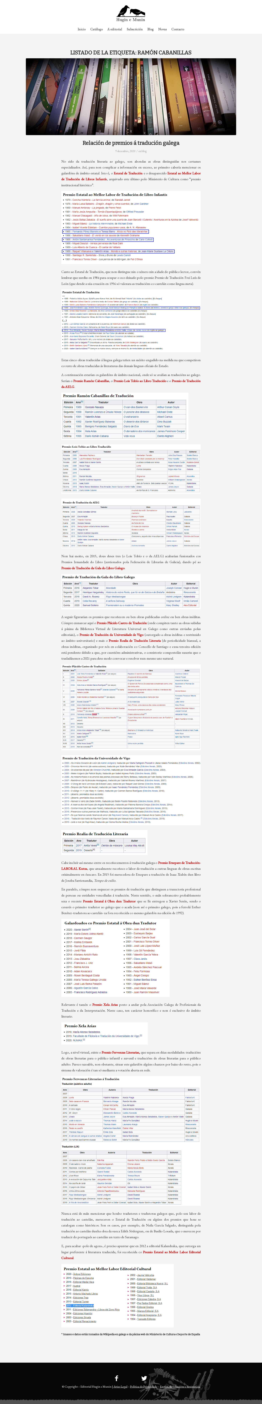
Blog (144, 151)
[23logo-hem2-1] (130, 15)
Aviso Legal (120, 1386)
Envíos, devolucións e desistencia (180, 1386)
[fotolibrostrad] (131, 96)
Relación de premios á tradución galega (131, 143)
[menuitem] (229, 3)
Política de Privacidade (143, 1386)
